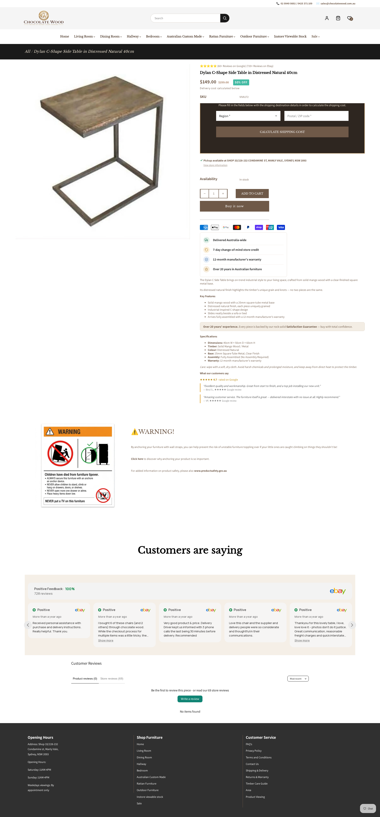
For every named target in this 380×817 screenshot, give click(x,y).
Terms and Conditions (259, 757)
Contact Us (252, 764)
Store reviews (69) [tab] (111, 678)
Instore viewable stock (150, 797)
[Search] (224, 18)
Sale (139, 803)
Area (248, 790)
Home (140, 744)
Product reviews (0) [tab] (85, 678)
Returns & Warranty (257, 777)
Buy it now (234, 206)
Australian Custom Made (151, 777)
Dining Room (144, 757)
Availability (208, 179)
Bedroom (142, 770)
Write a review (190, 699)
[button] (105, 640)
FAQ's (249, 744)
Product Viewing (255, 797)
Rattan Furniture (146, 783)
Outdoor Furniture (148, 790)
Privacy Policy (253, 750)
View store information (215, 165)
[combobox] (185, 18)
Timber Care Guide (257, 783)
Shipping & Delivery (257, 770)
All (27, 51)
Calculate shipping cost (282, 132)
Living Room (144, 750)
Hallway (141, 764)
